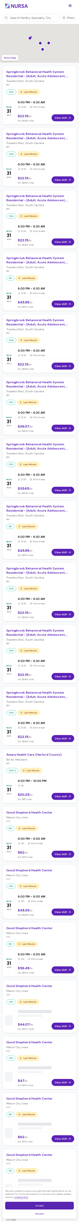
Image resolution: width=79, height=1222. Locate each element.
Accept (41, 1206)
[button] (70, 6)
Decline (40, 1214)
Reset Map (10, 57)
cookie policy (21, 1197)
